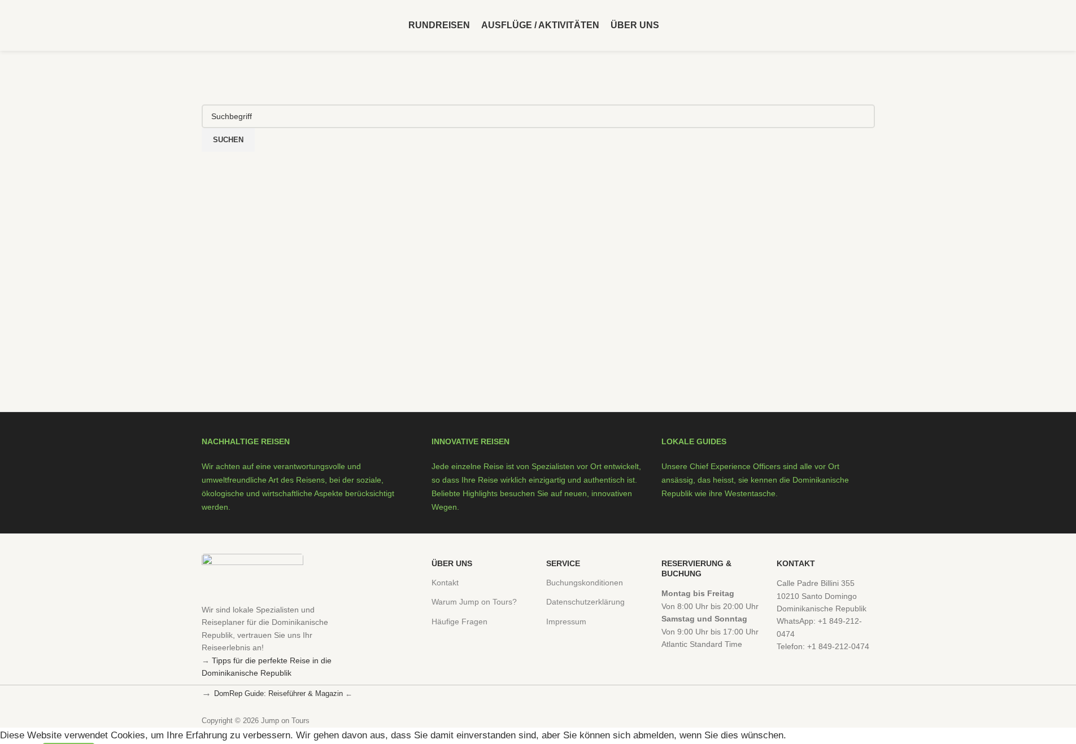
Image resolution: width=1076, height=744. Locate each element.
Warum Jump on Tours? (474, 601)
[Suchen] (870, 25)
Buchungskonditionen (584, 582)
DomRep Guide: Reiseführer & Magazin (278, 693)
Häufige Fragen (459, 621)
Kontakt (445, 582)
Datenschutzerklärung (585, 601)
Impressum (566, 621)
